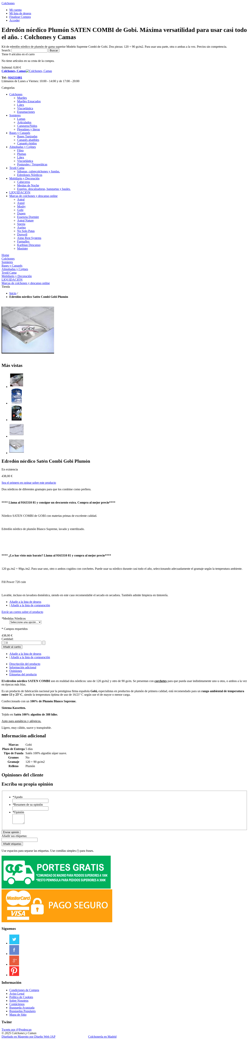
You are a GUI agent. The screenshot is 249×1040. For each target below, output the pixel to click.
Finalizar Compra (20, 16)
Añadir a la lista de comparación (30, 605)
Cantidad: (7, 639)
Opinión (18, 812)
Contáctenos (17, 1004)
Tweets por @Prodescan (17, 1029)
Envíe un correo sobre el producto (22, 612)
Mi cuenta (15, 9)
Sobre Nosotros (18, 1000)
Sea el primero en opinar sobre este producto (29, 482)
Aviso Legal (16, 993)
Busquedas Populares (22, 1011)
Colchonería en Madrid (102, 1036)
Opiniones (15, 671)
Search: (6, 50)
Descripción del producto (24, 663)
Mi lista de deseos (20, 13)
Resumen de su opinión (27, 804)
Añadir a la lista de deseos (25, 601)
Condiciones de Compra (24, 990)
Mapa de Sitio (17, 1014)
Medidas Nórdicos (14, 618)
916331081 (15, 77)
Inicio (12, 293)
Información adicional (22, 667)
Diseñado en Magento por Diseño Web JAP (28, 1036)
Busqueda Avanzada (21, 1007)
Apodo (17, 797)
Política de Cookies (21, 997)
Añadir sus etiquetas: (14, 836)
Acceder (14, 20)
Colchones (8, 3)
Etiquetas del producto (23, 674)
